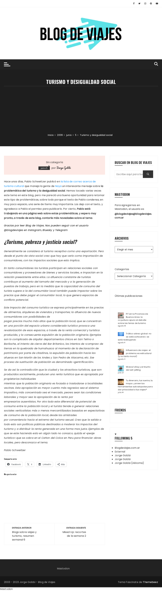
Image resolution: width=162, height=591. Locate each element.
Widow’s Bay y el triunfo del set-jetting (138, 368)
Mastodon (63, 568)
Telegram (61, 230)
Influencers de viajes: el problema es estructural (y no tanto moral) (134, 353)
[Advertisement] (81, 110)
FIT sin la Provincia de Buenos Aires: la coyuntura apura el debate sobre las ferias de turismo (133, 318)
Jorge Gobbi (63, 168)
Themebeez (150, 582)
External (120, 451)
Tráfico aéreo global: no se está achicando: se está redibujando (134, 336)
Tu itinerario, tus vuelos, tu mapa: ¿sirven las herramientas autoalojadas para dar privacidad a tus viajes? (135, 385)
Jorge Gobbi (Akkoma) (129, 463)
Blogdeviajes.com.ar (127, 448)
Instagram (34, 230)
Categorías (122, 269)
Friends (120, 410)
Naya (58, 186)
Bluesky (47, 230)
